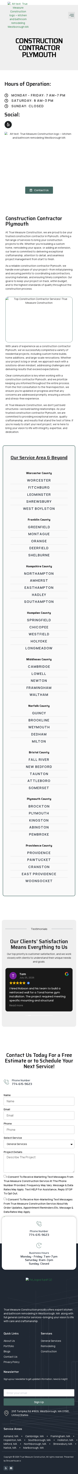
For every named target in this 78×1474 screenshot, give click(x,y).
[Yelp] (8, 124)
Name (7, 1095)
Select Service (13, 1137)
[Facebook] (11, 1468)
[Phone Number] (6, 1082)
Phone (8, 1123)
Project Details (13, 1152)
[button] (71, 15)
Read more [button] (16, 1005)
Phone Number (21, 1080)
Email (7, 1109)
